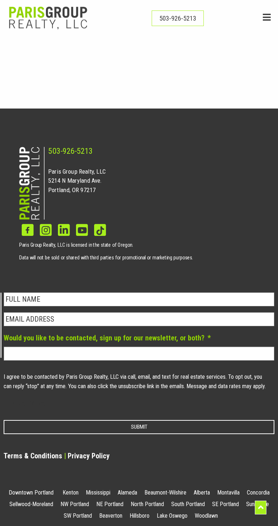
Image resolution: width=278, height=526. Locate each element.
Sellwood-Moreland (31, 504)
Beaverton (110, 515)
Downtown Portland (31, 492)
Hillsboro (139, 515)
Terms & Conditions (33, 455)
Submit (139, 427)
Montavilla (228, 492)
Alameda (127, 492)
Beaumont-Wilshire (165, 492)
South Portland (188, 504)
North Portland (147, 504)
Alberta (202, 492)
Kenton (71, 492)
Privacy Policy (25, 402)
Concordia (258, 492)
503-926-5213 (70, 151)
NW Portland (74, 504)
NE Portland (109, 504)
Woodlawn (206, 515)
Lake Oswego (172, 515)
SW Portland (78, 515)
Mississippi (98, 492)
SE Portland (225, 504)
